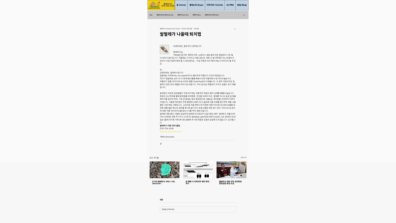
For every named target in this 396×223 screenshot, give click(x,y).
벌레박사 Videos (197, 15)
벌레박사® (168, 4)
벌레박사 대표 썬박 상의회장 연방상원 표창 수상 (230, 183)
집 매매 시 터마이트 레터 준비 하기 (197, 183)
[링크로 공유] (161, 144)
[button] (244, 15)
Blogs (151, 15)
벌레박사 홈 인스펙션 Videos (212, 15)
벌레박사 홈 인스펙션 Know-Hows (165, 15)
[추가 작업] (235, 28)
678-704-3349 (167, 6)
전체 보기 (243, 157)
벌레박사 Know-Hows (183, 15)
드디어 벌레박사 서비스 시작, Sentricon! (163, 183)
